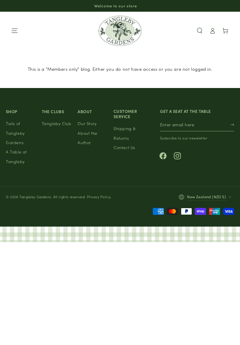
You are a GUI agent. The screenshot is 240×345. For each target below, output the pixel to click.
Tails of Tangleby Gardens (15, 132)
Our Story (87, 123)
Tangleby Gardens (35, 196)
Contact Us (124, 147)
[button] (199, 30)
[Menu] (14, 30)
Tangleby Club (56, 123)
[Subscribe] (232, 124)
